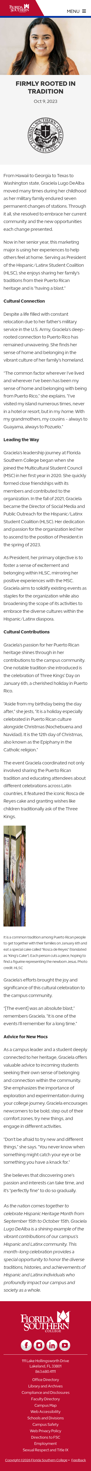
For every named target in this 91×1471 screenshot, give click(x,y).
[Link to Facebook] (26, 1345)
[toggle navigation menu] (76, 11)
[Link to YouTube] (64, 1345)
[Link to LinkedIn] (51, 1345)
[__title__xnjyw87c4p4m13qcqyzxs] (19, 8)
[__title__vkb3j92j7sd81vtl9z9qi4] (46, 1330)
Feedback (78, 1460)
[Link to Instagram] (39, 1345)
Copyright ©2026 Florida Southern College (36, 1460)
